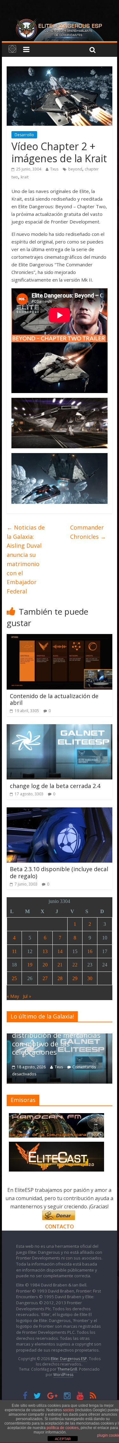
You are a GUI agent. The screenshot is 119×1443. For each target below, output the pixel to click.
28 (60, 978)
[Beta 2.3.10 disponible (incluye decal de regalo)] (59, 811)
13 (45, 951)
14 (60, 951)
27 (45, 978)
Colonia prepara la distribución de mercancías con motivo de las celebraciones (56, 1039)
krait (25, 177)
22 (74, 964)
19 (29, 964)
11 (14, 951)
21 (60, 964)
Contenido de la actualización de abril (54, 699)
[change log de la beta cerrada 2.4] (59, 728)
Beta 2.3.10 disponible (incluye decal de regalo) (59, 872)
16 (89, 951)
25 (14, 978)
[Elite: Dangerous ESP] (59, 20)
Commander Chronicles (88, 532)
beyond (75, 169)
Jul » (27, 996)
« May (13, 996)
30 (89, 978)
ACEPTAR (63, 1439)
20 (45, 964)
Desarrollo (24, 134)
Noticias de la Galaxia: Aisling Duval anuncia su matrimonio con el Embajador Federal (26, 559)
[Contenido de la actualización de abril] (59, 637)
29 (74, 978)
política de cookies (63, 1428)
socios (68, 1410)
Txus (54, 169)
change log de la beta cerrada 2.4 (55, 786)
